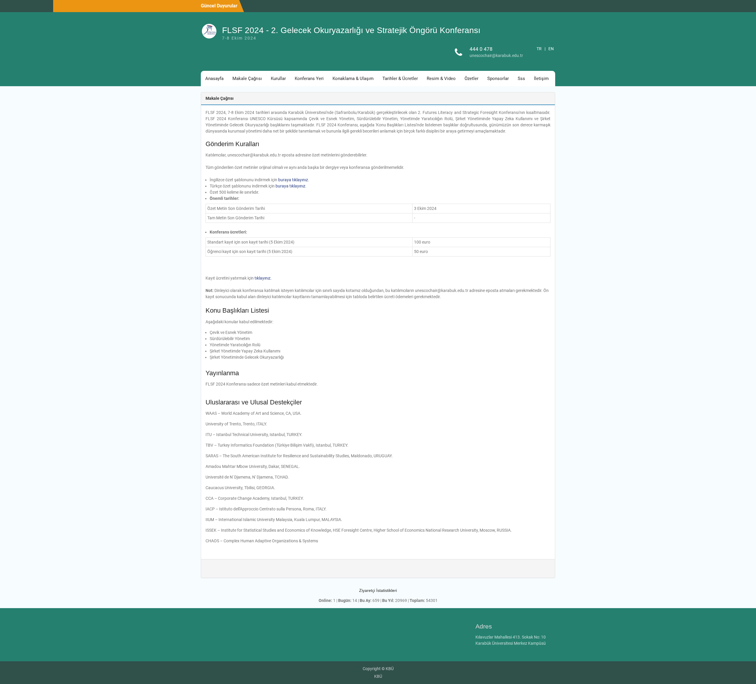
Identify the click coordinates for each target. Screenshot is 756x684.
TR (539, 48)
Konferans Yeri (309, 78)
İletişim (541, 78)
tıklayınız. (263, 278)
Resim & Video (441, 78)
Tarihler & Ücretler (400, 78)
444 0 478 (481, 49)
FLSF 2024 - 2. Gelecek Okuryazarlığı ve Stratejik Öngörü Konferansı (351, 30)
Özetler (471, 78)
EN (551, 48)
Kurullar (278, 78)
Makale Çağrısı (247, 78)
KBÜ (378, 676)
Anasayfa (214, 78)
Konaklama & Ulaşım (353, 78)
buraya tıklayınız (293, 179)
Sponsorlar (498, 78)
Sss (521, 78)
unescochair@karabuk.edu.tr (496, 55)
